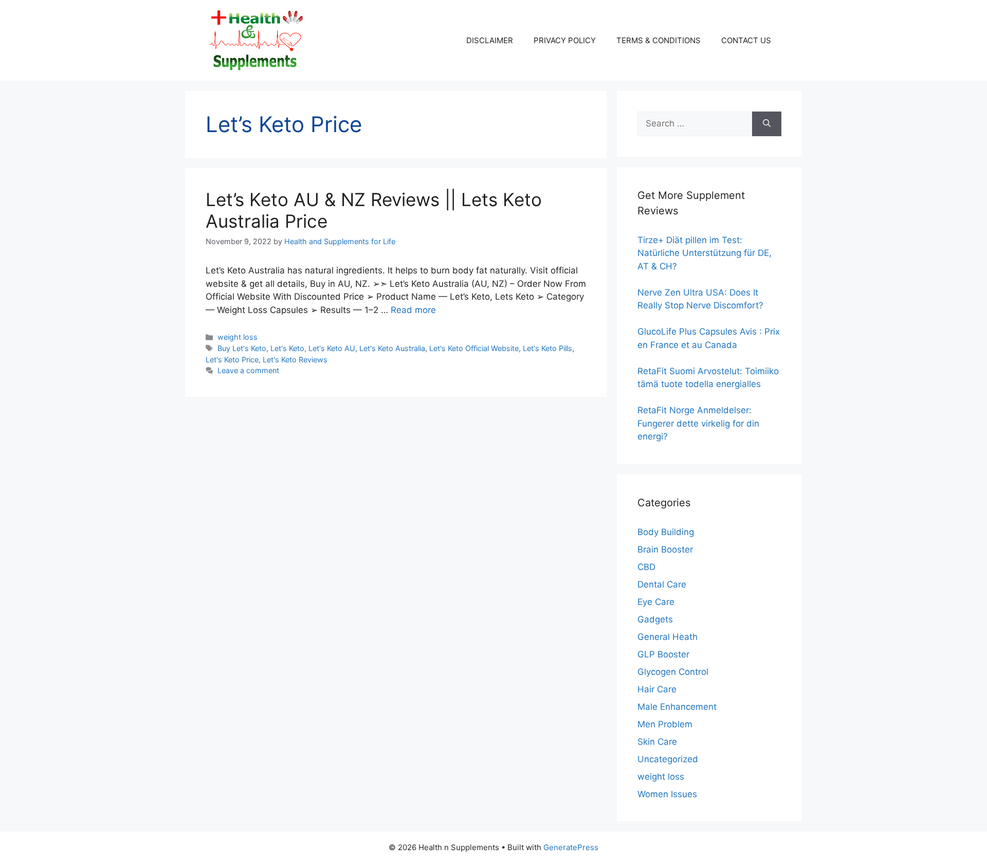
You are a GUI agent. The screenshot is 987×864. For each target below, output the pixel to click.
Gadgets (655, 619)
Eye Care (655, 602)
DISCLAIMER (489, 40)
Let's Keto (287, 348)
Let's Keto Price (232, 359)
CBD (646, 567)
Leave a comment (248, 370)
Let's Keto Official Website (474, 348)
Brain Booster (665, 549)
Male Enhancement (677, 707)
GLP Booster (663, 654)
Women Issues (667, 794)
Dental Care (661, 584)
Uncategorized (667, 759)
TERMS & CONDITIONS (658, 40)
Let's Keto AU (331, 348)
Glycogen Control (672, 672)
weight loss (237, 337)
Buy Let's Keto (241, 348)
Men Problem (664, 724)
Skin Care (657, 742)
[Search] (766, 124)
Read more (413, 310)
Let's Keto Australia (392, 348)
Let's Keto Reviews (295, 359)
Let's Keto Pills (547, 348)
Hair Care (657, 689)
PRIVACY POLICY (565, 40)
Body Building (665, 532)
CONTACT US (746, 40)
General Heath (667, 637)
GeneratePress (570, 847)
